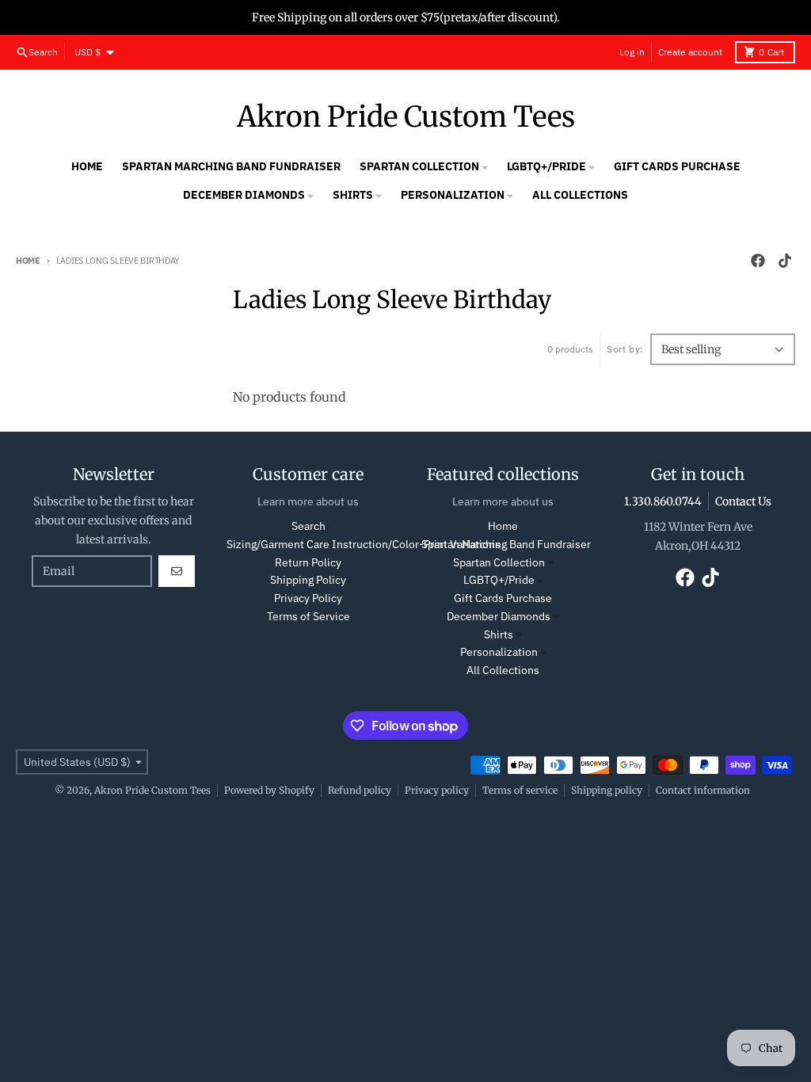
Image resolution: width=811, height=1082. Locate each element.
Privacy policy (437, 790)
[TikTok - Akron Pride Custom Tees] (785, 260)
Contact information (703, 790)
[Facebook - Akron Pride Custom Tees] (758, 260)
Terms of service (520, 790)
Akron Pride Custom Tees (406, 117)
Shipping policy (606, 790)
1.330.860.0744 (663, 501)
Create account (690, 52)
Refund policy (359, 790)
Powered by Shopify (269, 790)
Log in (632, 52)
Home (28, 260)
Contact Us (743, 501)
